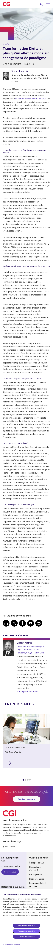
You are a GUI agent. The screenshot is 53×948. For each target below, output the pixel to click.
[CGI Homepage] (7, 4)
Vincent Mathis (20, 71)
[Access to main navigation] (48, 4)
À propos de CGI (36, 862)
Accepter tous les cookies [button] (26, 926)
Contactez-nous (26, 799)
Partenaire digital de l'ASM (37, 885)
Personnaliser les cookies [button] (26, 931)
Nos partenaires (36, 878)
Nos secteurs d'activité (35, 869)
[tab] (23, 780)
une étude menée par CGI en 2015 (30, 98)
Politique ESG (35, 874)
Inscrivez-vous (10, 872)
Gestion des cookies (11, 944)
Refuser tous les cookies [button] (27, 937)
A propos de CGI (9, 841)
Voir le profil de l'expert (28, 691)
